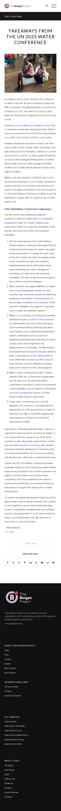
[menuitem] (45, 6)
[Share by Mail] (53, 562)
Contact (7, 650)
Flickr (12, 531)
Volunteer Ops (9, 783)
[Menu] (52, 6)
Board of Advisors (10, 672)
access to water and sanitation (28, 125)
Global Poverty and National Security (16, 735)
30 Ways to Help (10, 778)
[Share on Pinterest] (25, 562)
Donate (7, 774)
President (7, 663)
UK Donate (8, 691)
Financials (8, 659)
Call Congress (9, 765)
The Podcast (8, 796)
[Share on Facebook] (8, 562)
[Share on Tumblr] (36, 562)
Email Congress (9, 769)
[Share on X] (13, 562)
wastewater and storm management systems (32, 390)
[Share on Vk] (42, 562)
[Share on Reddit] (48, 562)
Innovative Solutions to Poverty (14, 739)
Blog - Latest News (13, 16)
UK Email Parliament (11, 686)
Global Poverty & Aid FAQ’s (13, 744)
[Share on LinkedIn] (30, 562)
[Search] (45, 6)
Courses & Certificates (11, 792)
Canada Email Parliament (13, 695)
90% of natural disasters (42, 319)
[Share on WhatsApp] (19, 562)
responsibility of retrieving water (35, 298)
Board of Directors (10, 668)
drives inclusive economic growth (29, 445)
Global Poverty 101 (11, 721)
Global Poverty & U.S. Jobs (13, 730)
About (6, 654)
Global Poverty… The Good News (15, 726)
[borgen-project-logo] (25, 6)
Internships (8, 787)
